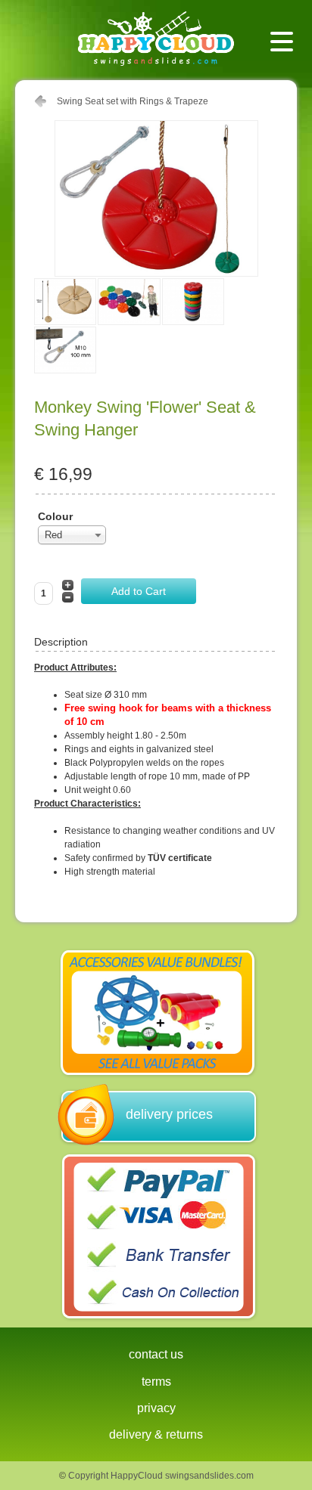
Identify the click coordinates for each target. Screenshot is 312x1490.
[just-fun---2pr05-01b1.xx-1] (129, 322)
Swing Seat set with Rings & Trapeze (132, 101)
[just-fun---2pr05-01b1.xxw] (66, 322)
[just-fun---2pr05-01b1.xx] (194, 322)
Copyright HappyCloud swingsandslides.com (161, 1475)
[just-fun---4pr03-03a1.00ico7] (66, 370)
